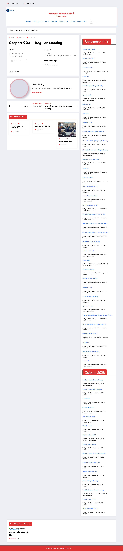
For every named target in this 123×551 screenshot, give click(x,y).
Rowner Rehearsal (88, 251)
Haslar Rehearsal (87, 177)
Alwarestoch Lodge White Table (17, 127)
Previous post (37, 103)
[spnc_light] (96, 22)
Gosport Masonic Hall (61, 13)
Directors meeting (87, 67)
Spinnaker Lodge (87, 306)
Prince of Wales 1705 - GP (90, 205)
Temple (49, 53)
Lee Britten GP (86, 104)
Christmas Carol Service (42, 126)
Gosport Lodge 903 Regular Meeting (93, 131)
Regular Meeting (52, 65)
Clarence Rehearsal (88, 269)
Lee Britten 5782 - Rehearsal (90, 159)
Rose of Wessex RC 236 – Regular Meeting (58, 107)
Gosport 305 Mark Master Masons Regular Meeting (97, 315)
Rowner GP (85, 113)
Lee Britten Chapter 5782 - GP (91, 462)
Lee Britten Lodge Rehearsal (90, 352)
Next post (48, 103)
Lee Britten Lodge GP (88, 416)
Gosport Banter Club (65, 141)
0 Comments (32, 37)
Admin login (63, 21)
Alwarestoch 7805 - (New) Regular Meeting (95, 141)
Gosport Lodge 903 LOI (89, 58)
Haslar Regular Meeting (89, 196)
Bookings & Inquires (40, 21)
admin (14, 124)
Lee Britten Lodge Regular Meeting (92, 86)
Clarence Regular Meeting (90, 297)
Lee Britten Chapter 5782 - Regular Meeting (95, 223)
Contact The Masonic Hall (19, 533)
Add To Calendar (19, 61)
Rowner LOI (85, 361)
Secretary (13, 37)
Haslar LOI (85, 76)
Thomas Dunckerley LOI (89, 471)
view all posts (37, 92)
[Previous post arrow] (9, 106)
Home (28, 21)
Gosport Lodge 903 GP (89, 49)
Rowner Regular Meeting (89, 278)
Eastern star (86, 342)
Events (53, 21)
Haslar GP (85, 168)
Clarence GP (86, 260)
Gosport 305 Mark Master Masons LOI (93, 214)
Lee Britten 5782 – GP (32, 106)
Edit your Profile (63, 88)
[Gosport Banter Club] (67, 129)
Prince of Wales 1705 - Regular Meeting (94, 324)
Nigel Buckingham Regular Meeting (93, 490)
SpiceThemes (74, 548)
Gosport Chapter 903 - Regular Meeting (94, 453)
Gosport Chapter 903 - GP (90, 333)
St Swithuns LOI (87, 122)
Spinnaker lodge (87, 95)
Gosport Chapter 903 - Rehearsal (92, 389)
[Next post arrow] (76, 106)
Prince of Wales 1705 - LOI (90, 187)
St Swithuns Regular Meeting (91, 242)
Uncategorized (14, 529)
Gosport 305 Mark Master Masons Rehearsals (96, 232)
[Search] (91, 21)
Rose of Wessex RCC (88, 499)
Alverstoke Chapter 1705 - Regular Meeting (95, 150)
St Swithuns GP (87, 287)
